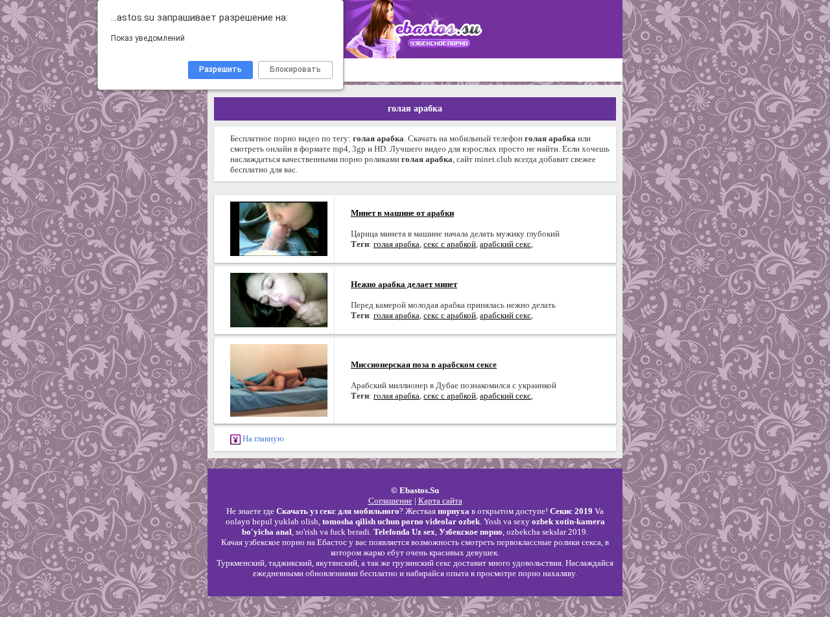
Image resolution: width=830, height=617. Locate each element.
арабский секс (505, 244)
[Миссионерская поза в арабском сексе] (278, 379)
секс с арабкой (449, 244)
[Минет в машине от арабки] (278, 228)
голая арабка (397, 244)
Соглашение (390, 501)
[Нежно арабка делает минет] (278, 299)
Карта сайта (440, 501)
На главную (262, 438)
